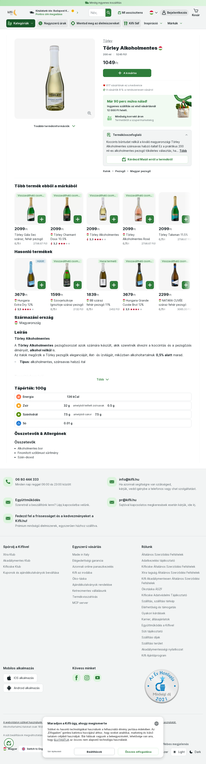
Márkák (173, 23)
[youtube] (97, 678)
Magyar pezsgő (140, 171)
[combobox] (97, 13)
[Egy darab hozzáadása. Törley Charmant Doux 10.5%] (78, 219)
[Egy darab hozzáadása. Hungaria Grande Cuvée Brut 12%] (150, 285)
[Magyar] (153, 13)
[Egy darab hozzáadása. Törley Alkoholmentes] (114, 219)
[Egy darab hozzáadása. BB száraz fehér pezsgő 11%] (114, 285)
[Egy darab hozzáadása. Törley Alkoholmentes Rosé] (150, 219)
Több (183, 150)
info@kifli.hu (129, 479)
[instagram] (87, 678)
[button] (174, 12)
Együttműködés (27, 500)
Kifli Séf (134, 23)
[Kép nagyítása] (89, 113)
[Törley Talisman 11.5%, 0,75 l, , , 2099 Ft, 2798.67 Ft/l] (175, 208)
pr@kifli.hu (127, 500)
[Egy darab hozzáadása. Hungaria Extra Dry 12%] (42, 285)
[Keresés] (108, 13)
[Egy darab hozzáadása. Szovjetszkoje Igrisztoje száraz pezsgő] (78, 285)
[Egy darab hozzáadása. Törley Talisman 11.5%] (186, 219)
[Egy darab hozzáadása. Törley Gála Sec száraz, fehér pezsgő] (42, 219)
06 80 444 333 (27, 479)
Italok (106, 171)
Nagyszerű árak (55, 23)
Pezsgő (120, 171)
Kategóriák (21, 23)
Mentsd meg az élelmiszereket (98, 23)
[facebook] (76, 678)
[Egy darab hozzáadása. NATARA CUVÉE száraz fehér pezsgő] (186, 285)
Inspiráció (151, 23)
